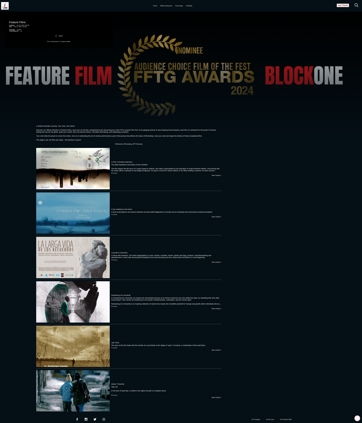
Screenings (179, 6)
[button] (356, 5)
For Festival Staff (285, 419)
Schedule (189, 6)
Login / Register (343, 5)
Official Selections (166, 6)
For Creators (256, 419)
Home (155, 6)
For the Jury (270, 419)
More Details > (216, 175)
